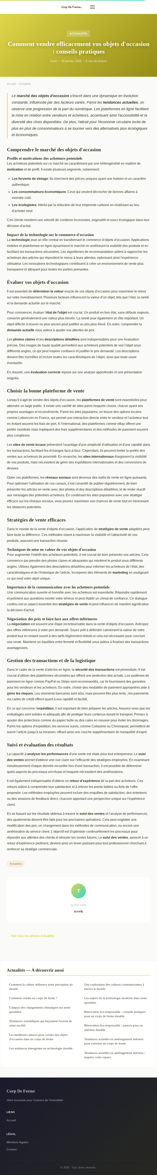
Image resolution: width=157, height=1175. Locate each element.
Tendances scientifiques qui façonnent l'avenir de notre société (40, 1023)
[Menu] (92, 7)
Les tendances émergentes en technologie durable (41, 1048)
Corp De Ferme (21, 1091)
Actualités (78, 33)
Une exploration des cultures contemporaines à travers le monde (114, 986)
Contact (12, 1149)
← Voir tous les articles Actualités (31, 936)
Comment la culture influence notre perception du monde (41, 986)
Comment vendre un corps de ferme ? (33, 998)
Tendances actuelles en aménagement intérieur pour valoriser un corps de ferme (114, 1041)
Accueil (11, 83)
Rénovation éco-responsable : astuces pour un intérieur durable (113, 1027)
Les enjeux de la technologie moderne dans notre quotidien (115, 1000)
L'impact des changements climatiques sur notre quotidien (39, 1009)
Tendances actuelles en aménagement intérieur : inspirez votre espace (114, 1055)
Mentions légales (17, 1142)
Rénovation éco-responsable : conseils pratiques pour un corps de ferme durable (115, 1014)
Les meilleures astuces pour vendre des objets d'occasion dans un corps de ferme (38, 1037)
